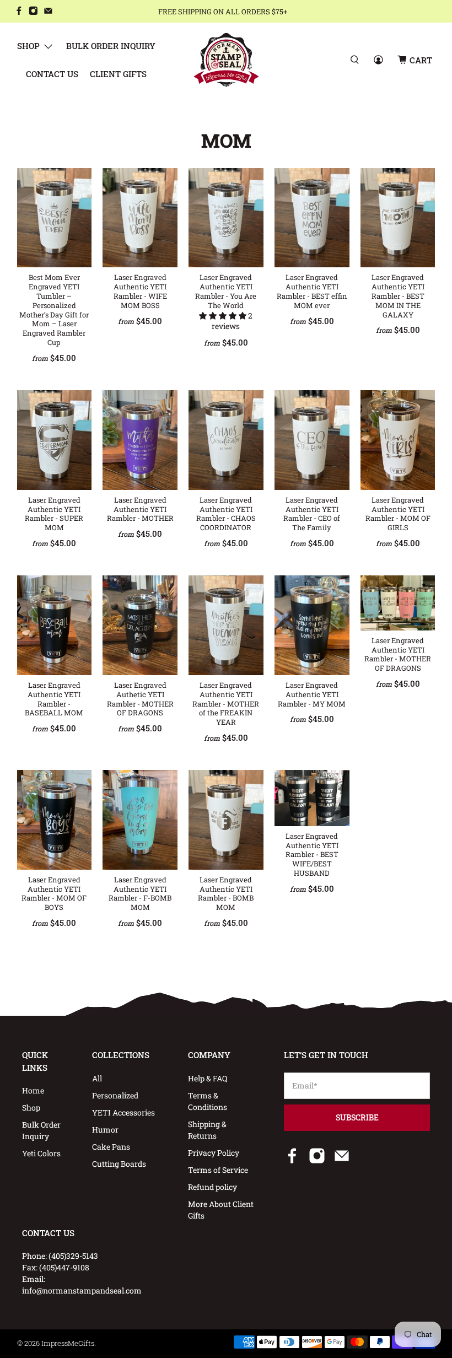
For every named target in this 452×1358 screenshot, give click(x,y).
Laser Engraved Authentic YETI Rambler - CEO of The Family (311, 513)
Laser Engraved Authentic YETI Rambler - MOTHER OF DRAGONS (397, 654)
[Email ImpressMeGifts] (48, 12)
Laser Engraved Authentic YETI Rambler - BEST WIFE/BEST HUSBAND (312, 854)
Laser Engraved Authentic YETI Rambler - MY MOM (312, 694)
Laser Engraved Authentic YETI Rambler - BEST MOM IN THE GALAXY (398, 295)
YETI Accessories (123, 1112)
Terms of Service (218, 1170)
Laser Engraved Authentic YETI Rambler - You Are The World (225, 291)
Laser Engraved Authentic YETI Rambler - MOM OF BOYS (54, 893)
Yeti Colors (41, 1153)
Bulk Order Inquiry (110, 45)
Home (33, 1090)
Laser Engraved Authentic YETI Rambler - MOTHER (140, 509)
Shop (28, 45)
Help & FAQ (207, 1078)
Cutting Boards (119, 1163)
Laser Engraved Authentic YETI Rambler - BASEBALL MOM (54, 699)
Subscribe (357, 1117)
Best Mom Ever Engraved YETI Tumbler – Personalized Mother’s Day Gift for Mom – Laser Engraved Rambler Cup (54, 309)
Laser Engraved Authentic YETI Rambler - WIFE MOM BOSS (140, 291)
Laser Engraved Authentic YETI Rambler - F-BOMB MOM (140, 893)
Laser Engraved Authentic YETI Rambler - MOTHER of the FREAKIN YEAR (225, 703)
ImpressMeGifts (67, 1343)
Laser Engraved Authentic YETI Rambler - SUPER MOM (54, 513)
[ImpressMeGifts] (226, 60)
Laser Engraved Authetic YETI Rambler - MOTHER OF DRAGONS (140, 699)
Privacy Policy (213, 1152)
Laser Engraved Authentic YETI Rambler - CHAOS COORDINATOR (226, 513)
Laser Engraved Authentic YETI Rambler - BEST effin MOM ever (312, 291)
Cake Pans (111, 1146)
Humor (105, 1129)
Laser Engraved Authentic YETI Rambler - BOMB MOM (226, 893)
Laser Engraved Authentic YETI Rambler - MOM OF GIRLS (398, 513)
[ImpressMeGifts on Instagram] (33, 12)
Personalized (115, 1095)
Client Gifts (118, 73)
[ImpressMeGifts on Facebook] (19, 12)
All (97, 1078)
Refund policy (212, 1187)
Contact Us (52, 73)
